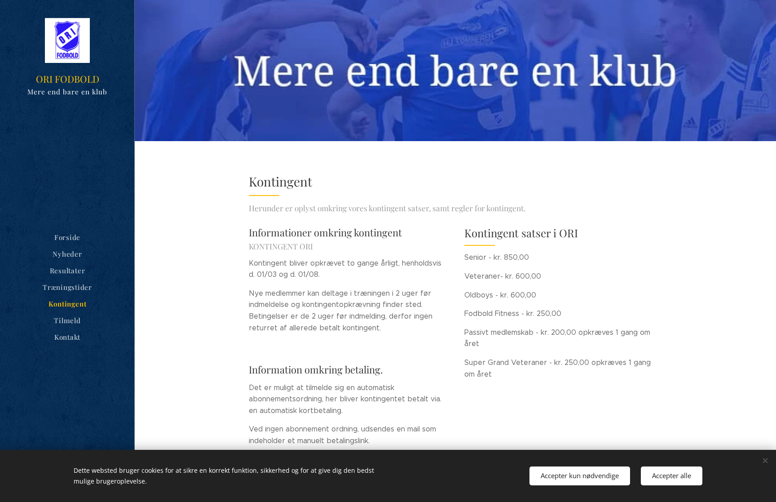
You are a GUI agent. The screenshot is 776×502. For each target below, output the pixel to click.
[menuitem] (67, 237)
